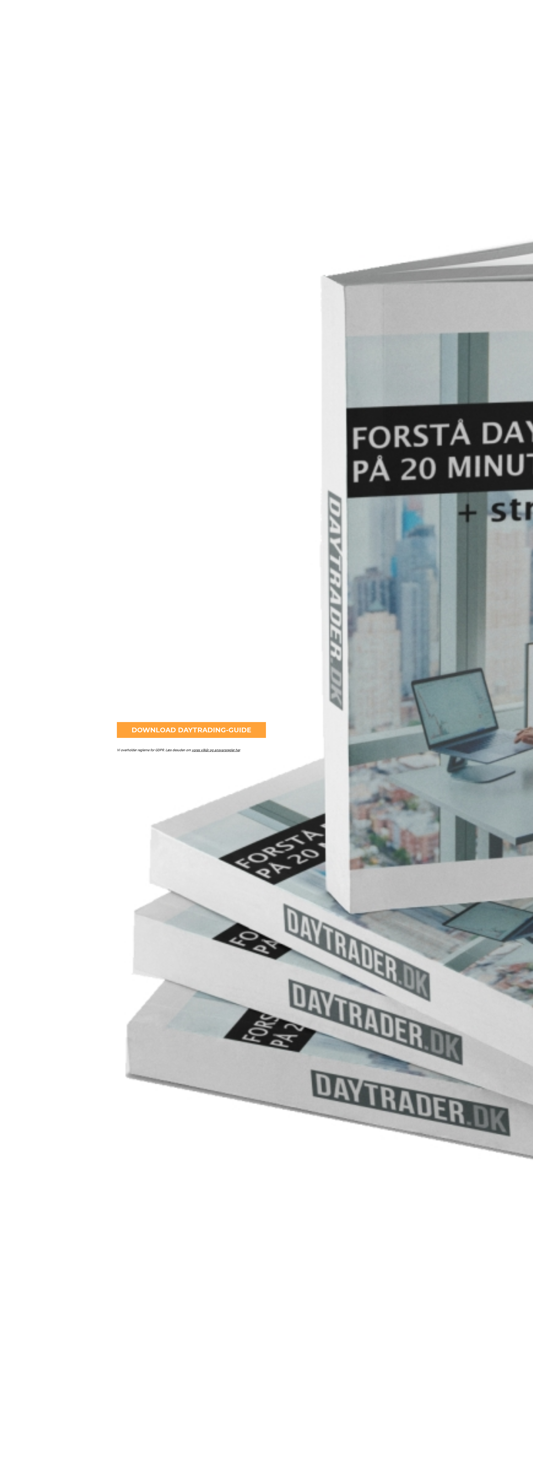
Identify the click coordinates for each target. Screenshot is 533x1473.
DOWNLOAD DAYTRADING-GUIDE (191, 730)
